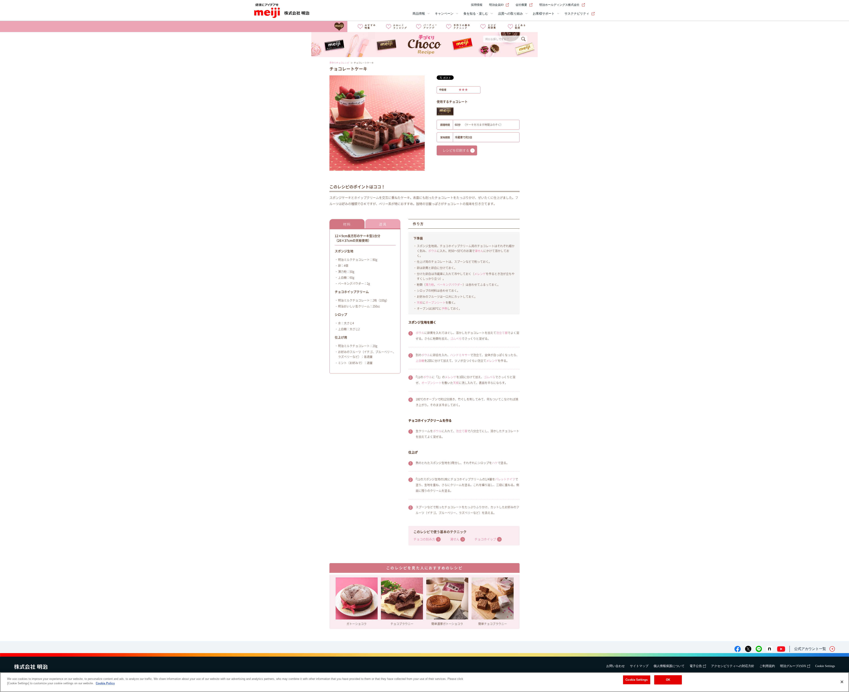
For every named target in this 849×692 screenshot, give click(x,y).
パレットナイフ (505, 479)
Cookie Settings (825, 666)
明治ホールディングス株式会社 (559, 4)
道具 (383, 224)
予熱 (444, 308)
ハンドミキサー (460, 355)
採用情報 (476, 4)
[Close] (842, 682)
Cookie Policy (105, 683)
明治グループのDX (793, 666)
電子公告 (696, 666)
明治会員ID (496, 4)
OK (668, 679)
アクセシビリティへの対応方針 (732, 666)
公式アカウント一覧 (810, 649)
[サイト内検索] (592, 5)
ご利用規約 (767, 666)
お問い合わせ (615, 666)
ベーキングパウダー (450, 284)
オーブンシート (435, 302)
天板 (420, 302)
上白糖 (420, 360)
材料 (347, 224)
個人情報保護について (669, 666)
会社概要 (521, 4)
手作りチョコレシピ (339, 63)
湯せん (479, 250)
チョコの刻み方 (424, 539)
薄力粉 (429, 284)
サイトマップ (639, 666)
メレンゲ (480, 273)
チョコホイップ (485, 539)
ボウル (432, 250)
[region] (424, 682)
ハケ (495, 462)
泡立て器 (502, 332)
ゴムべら (456, 338)
